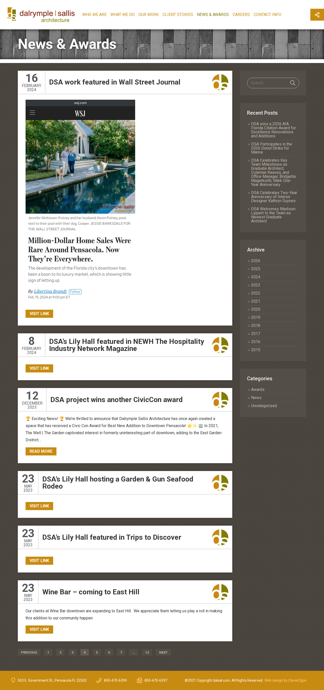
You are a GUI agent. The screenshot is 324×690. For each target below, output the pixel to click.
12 (147, 652)
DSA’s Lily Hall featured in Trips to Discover (111, 537)
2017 (255, 333)
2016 (255, 341)
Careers (241, 14)
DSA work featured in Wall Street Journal (114, 82)
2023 (255, 285)
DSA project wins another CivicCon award (116, 399)
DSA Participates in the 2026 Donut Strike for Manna (271, 148)
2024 (255, 277)
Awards (258, 389)
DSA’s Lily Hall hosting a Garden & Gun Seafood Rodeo (117, 482)
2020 (255, 309)
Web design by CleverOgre (285, 680)
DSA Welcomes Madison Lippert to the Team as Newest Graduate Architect (273, 214)
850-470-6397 (156, 680)
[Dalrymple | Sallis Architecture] (220, 82)
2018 (255, 325)
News (256, 397)
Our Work (148, 14)
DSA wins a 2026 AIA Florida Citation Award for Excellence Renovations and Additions (273, 129)
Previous (29, 652)
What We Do (122, 14)
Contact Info (267, 14)
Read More (41, 451)
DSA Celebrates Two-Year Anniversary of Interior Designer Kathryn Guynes (274, 196)
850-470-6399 (115, 680)
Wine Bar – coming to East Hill (90, 592)
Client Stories (178, 14)
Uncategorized (264, 405)
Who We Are (94, 14)
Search (292, 83)
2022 (255, 293)
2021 (255, 301)
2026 (255, 260)
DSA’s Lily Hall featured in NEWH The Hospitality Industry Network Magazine (126, 345)
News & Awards (213, 14)
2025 (255, 268)
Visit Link (39, 313)
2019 (255, 317)
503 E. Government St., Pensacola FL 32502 (52, 680)
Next (163, 652)
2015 (255, 349)
